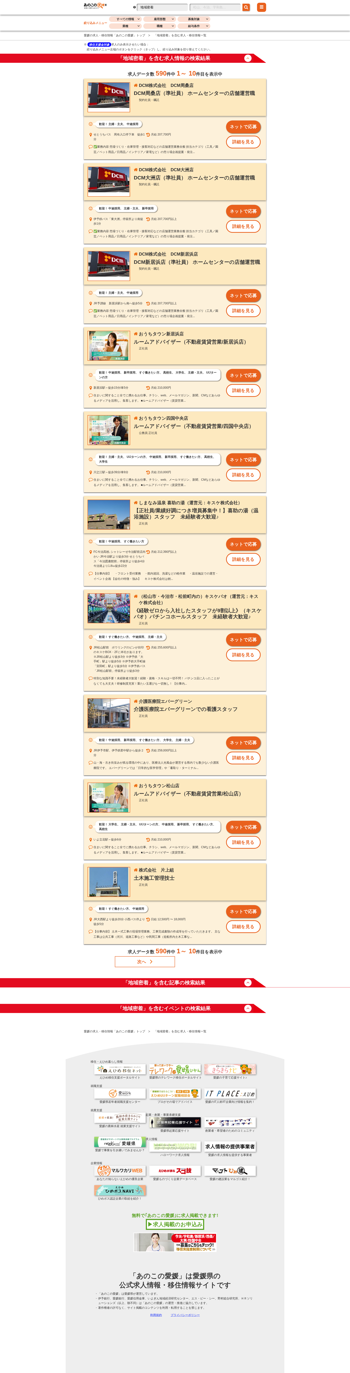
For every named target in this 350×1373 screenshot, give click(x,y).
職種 (160, 26)
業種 (125, 26)
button (248, 58)
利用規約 (156, 1315)
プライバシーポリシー (185, 1315)
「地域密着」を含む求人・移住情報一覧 (180, 35)
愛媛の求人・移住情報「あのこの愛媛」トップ (114, 35)
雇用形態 (160, 19)
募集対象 (194, 19)
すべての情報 (125, 19)
